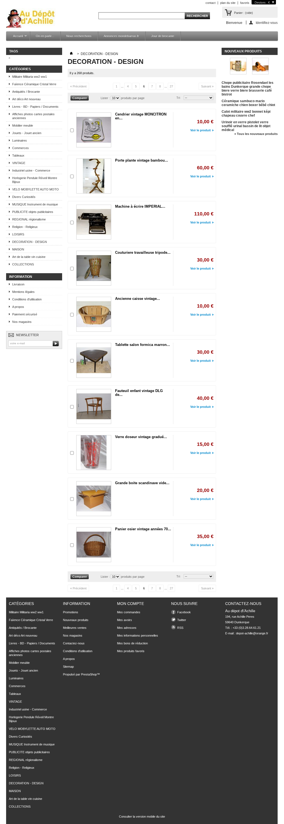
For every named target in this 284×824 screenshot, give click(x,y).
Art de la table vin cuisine (28, 256)
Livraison (18, 284)
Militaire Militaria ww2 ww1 (29, 76)
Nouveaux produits (243, 51)
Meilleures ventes (75, 627)
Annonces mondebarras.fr (121, 36)
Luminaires (19, 140)
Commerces (20, 148)
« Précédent (78, 86)
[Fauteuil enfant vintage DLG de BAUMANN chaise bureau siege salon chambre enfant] (93, 406)
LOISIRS (18, 234)
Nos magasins (22, 321)
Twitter (181, 620)
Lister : (106, 98)
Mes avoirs (124, 620)
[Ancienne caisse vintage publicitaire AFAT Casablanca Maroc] (93, 314)
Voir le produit (200, 130)
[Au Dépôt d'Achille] (31, 18)
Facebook (184, 612)
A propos (18, 306)
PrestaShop (89, 674)
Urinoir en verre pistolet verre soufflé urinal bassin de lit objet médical (246, 126)
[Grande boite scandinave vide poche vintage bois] (93, 498)
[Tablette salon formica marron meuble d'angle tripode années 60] (93, 360)
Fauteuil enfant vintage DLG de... (139, 393)
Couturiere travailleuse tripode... (143, 252)
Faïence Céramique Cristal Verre (34, 84)
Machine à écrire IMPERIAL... (140, 206)
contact (210, 2)
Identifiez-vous (267, 22)
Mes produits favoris (130, 651)
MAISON (18, 249)
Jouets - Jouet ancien (26, 133)
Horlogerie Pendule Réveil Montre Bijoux (34, 180)
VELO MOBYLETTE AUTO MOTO (35, 189)
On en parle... (45, 36)
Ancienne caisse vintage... (137, 299)
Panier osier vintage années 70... (143, 529)
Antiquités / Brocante (26, 91)
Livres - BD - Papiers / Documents (35, 106)
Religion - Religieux (25, 226)
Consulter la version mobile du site (142, 816)
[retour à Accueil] (71, 54)
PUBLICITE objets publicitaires (32, 211)
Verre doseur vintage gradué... (141, 437)
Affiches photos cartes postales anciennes (33, 116)
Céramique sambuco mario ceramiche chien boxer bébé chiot (248, 103)
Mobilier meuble (22, 125)
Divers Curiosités (24, 197)
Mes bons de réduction (132, 643)
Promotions (70, 612)
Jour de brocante (162, 36)
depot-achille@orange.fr (252, 633)
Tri (178, 97)
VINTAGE (18, 163)
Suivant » (207, 86)
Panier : (243, 12)
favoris (244, 2)
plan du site (227, 2)
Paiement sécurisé (24, 314)
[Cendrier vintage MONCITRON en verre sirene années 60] (93, 129)
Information (20, 277)
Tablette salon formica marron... (142, 345)
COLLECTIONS (23, 264)
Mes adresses (126, 627)
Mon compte (130, 603)
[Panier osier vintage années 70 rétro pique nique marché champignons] (93, 544)
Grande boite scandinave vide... (142, 483)
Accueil (15, 37)
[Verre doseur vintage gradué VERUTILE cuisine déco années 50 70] (93, 452)
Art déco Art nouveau (26, 99)
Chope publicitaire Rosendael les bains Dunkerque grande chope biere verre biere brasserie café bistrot (247, 88)
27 (171, 86)
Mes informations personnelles (137, 635)
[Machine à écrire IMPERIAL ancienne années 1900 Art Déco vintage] (93, 222)
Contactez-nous (74, 643)
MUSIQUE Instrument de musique (35, 204)
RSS (180, 627)
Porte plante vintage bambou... (141, 160)
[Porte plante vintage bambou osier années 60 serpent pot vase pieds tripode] (93, 176)
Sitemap (68, 666)
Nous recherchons (79, 36)
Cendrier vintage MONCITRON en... (140, 116)
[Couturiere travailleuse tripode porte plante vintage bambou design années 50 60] (93, 268)
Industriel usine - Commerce (31, 170)
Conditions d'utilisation (27, 299)
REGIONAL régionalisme (29, 219)
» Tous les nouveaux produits (256, 133)
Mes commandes (128, 612)
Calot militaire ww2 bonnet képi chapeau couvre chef (246, 113)
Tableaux (18, 155)
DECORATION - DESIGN (29, 241)
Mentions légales (23, 291)
